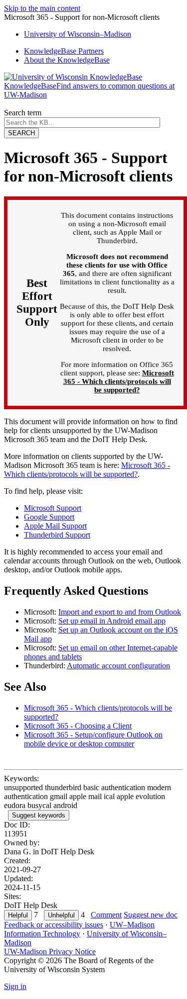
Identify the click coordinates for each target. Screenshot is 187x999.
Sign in (15, 986)
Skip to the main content (42, 8)
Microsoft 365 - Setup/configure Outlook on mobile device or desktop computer (93, 739)
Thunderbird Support (57, 535)
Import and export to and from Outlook (119, 612)
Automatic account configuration (118, 665)
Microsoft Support (52, 508)
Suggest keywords (38, 815)
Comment (106, 914)
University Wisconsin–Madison (77, 34)
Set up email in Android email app (112, 621)
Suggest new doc (151, 914)
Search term (22, 112)
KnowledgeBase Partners (64, 51)
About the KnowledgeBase (67, 60)
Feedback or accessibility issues (53, 924)
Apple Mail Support (55, 526)
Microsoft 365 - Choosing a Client (78, 726)
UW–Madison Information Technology (79, 929)
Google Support (49, 517)
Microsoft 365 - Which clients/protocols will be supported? (118, 381)
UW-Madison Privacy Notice (50, 951)
